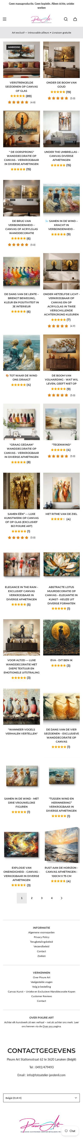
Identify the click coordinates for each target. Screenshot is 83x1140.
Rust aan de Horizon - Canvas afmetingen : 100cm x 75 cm (61, 871)
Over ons (48, 1026)
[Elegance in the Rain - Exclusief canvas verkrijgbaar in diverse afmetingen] (21, 564)
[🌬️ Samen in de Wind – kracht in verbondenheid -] (61, 198)
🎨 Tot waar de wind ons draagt (21, 377)
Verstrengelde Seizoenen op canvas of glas (21, 86)
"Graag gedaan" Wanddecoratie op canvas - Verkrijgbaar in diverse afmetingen (21, 451)
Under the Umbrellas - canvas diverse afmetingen (61, 156)
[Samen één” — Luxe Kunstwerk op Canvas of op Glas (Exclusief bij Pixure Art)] (21, 491)
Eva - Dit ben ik (61, 660)
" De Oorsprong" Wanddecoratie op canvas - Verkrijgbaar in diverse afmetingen (21, 158)
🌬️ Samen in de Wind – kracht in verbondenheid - (61, 225)
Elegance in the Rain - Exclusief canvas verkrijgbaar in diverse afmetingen (21, 593)
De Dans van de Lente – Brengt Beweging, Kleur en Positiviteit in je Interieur (21, 300)
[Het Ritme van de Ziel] (61, 491)
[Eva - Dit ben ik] (61, 637)
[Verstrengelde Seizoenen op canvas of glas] (21, 60)
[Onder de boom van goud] (61, 60)
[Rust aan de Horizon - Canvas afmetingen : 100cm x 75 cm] (61, 845)
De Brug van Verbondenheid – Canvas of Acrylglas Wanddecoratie (21, 227)
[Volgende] (61, 898)
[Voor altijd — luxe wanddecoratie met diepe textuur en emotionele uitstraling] (21, 637)
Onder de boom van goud (61, 84)
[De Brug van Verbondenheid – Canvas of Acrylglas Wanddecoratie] (21, 198)
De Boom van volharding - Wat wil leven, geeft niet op (61, 379)
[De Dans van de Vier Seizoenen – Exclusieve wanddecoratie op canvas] (61, 706)
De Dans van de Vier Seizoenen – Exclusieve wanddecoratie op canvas (61, 735)
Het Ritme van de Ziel (61, 514)
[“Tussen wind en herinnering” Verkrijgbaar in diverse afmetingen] (61, 775)
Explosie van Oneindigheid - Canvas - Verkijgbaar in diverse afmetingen (21, 874)
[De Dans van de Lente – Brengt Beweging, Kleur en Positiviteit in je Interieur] (21, 271)
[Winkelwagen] (75, 19)
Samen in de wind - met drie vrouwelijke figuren (21, 802)
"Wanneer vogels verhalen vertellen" (22, 731)
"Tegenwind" (61, 444)
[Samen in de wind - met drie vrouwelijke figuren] (21, 775)
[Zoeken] (65, 19)
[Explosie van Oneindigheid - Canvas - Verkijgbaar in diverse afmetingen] (21, 845)
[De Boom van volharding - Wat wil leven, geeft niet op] (61, 352)
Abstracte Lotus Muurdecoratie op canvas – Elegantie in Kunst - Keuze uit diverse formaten (61, 595)
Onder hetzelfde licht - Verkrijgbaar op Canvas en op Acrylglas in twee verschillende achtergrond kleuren (61, 304)
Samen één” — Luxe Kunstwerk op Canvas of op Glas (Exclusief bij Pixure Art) (21, 520)
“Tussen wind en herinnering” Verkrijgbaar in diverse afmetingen (61, 804)
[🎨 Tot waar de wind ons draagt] (21, 352)
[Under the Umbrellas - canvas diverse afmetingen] (61, 129)
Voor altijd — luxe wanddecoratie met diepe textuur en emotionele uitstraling (22, 666)
